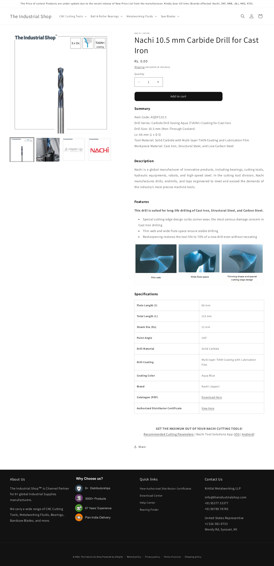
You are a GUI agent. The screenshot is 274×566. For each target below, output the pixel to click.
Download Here (212, 397)
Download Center (151, 495)
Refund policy (134, 556)
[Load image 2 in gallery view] (48, 150)
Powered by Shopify (112, 556)
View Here (208, 408)
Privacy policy (152, 556)
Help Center (147, 502)
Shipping (139, 66)
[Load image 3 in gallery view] (74, 150)
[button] (72, 16)
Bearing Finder (149, 509)
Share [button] (142, 447)
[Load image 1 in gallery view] (22, 150)
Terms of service (172, 556)
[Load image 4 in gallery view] (100, 150)
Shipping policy (193, 556)
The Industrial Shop (91, 556)
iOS (236, 434)
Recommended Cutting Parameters (169, 434)
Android (248, 434)
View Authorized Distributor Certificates (165, 488)
